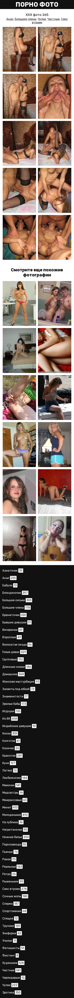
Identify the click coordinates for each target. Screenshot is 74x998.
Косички (10, 748)
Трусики (11, 926)
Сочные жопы (14, 896)
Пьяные (10, 852)
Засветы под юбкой (18, 689)
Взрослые (11, 637)
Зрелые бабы (14, 704)
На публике (12, 822)
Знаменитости (15, 696)
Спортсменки (14, 911)
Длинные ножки (16, 667)
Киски (9, 733)
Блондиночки (15, 593)
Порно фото (37, 4)
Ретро (9, 874)
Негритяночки (14, 829)
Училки (9, 940)
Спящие (10, 918)
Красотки (12, 755)
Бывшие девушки (16, 622)
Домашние (13, 674)
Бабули (9, 585)
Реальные (12, 866)
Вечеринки (12, 630)
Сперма (10, 903)
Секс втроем (14, 889)
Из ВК (9, 718)
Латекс (9, 770)
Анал (9, 19)
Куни (8, 763)
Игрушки (11, 711)
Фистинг (10, 955)
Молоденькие (15, 815)
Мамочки (11, 785)
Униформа (11, 933)
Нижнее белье (15, 837)
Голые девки (14, 652)
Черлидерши (13, 977)
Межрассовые (14, 800)
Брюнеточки (14, 615)
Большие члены (25, 19)
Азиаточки (12, 570)
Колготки (11, 741)
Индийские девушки (19, 726)
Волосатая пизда (17, 644)
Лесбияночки (14, 778)
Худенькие (13, 963)
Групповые (12, 659)
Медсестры (12, 792)
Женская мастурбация (20, 681)
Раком (9, 859)
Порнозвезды (14, 844)
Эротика (11, 992)
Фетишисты (13, 948)
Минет (10, 807)
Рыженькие (12, 881)
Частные (53, 19)
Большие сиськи (16, 600)
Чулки (42, 19)
